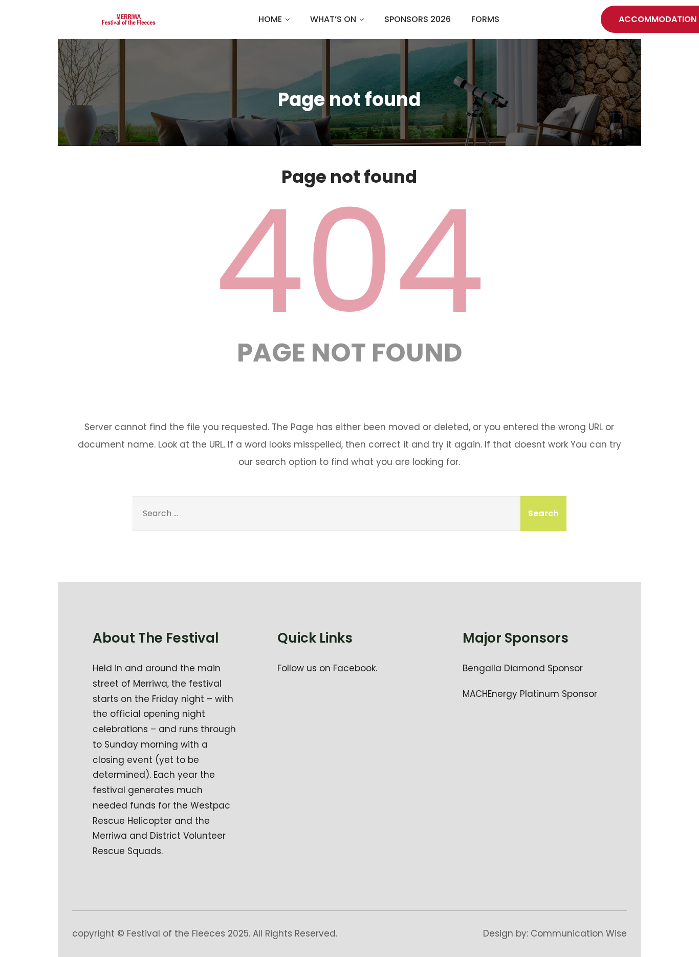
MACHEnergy (490, 694)
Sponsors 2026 (417, 19)
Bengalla (482, 668)
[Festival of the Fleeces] (128, 19)
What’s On (333, 19)
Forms (485, 19)
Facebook (354, 668)
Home (270, 19)
